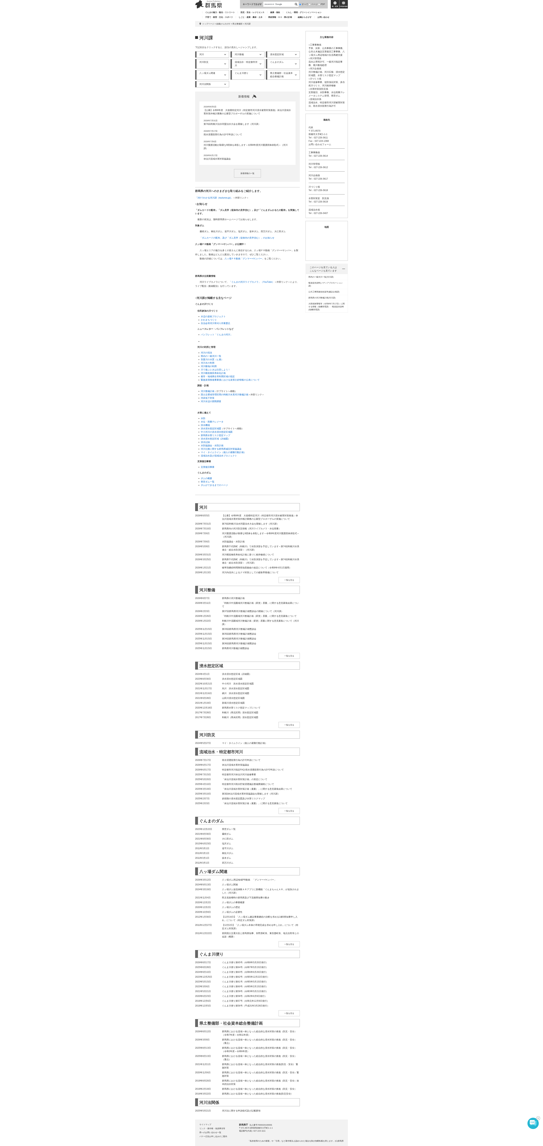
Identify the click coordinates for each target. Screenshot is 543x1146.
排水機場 (205, 425)
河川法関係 (205, 84)
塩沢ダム (226, 843)
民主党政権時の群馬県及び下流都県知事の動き (246, 897)
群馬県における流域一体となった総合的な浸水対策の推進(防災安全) (256, 1094)
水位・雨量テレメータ (212, 422)
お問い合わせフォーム (320, 144)
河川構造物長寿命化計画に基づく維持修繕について (248, 554)
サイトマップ (205, 1124)
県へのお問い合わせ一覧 (210, 1132)
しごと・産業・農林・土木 (250, 17)
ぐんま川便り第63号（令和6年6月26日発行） (245, 972)
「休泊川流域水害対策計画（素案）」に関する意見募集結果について (257, 789)
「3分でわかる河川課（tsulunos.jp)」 (214, 198)
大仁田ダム (227, 839)
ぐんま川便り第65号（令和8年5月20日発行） (245, 962)
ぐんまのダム (277, 62)
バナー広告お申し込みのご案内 (213, 1136)
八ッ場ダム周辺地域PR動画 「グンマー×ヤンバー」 (249, 880)
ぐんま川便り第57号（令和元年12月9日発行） (245, 1001)
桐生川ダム (227, 853)
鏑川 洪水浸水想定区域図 (235, 693)
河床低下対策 (207, 398)
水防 (203, 418)
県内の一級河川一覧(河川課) (321, 277)
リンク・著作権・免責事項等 (212, 1128)
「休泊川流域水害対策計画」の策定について (244, 779)
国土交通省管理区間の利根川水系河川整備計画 (224, 394)
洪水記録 (205, 442)
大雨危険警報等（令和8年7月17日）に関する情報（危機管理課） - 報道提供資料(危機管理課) (326, 307)
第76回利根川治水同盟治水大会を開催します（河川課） (232, 124)
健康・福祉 (275, 12)
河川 (201, 54)
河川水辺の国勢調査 (211, 401)
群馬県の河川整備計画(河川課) (322, 298)
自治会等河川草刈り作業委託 (215, 323)
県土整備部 (237, 24)
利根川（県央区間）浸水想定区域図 (240, 717)
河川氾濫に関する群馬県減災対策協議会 (221, 449)
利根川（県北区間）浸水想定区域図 (240, 712)
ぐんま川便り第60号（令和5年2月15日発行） (245, 986)
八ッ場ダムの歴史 (231, 907)
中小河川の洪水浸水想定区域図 (216, 432)
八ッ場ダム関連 (207, 73)
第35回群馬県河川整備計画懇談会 (239, 634)
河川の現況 (206, 352)
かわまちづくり (209, 320)
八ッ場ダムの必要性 (232, 912)
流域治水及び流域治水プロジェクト (219, 455)
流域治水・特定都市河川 (246, 64)
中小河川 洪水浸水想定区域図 (238, 683)
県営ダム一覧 (207, 482)
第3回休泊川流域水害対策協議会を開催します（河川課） (251, 794)
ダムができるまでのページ (214, 485)
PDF (323, 4)
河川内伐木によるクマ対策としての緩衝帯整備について (250, 572)
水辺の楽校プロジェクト (213, 316)
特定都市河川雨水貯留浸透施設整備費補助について (248, 784)
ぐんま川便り (241, 73)
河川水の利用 (207, 363)
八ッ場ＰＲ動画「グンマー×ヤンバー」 (244, 258)
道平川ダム (227, 848)
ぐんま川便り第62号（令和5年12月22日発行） (245, 977)
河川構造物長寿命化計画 (213, 373)
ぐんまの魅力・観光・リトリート (220, 12)
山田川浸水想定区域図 (233, 698)
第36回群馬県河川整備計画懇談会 (239, 643)
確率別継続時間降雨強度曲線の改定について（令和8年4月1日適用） (256, 567)
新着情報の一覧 (247, 173)
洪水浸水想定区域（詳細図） (215, 439)
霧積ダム (226, 834)
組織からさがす (305, 17)
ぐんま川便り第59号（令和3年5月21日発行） (245, 991)
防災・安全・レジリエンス (252, 12)
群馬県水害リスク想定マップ (215, 435)
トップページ (208, 24)
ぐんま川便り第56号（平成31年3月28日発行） (245, 1006)
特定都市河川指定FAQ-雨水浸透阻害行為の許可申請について (253, 769)
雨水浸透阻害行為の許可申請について (223, 134)
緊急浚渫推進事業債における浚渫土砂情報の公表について (230, 380)
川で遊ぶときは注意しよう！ (215, 369)
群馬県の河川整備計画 (233, 598)
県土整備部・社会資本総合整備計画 (281, 75)
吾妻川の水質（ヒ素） (212, 359)
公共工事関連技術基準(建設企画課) (324, 292)
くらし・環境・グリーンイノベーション (304, 12)
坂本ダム (226, 858)
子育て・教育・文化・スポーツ (219, 17)
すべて (305, 4)
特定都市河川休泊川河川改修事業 (239, 774)
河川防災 (203, 62)
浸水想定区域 (277, 54)
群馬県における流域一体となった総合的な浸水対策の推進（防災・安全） (259, 1089)
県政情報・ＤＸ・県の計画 (280, 17)
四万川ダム (227, 863)
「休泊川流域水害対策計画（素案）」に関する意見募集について (255, 803)
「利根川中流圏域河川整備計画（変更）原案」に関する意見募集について (259, 616)
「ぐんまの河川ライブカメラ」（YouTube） (251, 282)
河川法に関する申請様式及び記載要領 (241, 1110)
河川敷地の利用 (209, 366)
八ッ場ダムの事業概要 (233, 902)
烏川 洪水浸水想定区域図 (235, 688)
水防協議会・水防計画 (212, 445)
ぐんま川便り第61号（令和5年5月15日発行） (245, 981)
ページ (314, 4)
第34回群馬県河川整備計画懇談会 (239, 638)
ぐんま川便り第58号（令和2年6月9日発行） (244, 996)
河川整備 (239, 54)
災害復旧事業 (207, 467)
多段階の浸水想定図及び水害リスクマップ (243, 798)
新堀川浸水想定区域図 (233, 703)
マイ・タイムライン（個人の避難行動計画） (223, 452)
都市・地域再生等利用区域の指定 (218, 376)
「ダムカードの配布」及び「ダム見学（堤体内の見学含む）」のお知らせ (237, 238)
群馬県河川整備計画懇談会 (235, 648)
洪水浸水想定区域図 (211, 428)
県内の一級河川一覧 (211, 356)
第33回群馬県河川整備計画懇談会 (239, 629)
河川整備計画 (207, 391)
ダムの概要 (206, 478)
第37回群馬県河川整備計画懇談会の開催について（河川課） (252, 611)
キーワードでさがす (252, 4)
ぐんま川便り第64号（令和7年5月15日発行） (245, 967)
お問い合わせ (323, 17)
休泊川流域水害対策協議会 (217, 159)
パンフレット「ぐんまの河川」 (216, 334)
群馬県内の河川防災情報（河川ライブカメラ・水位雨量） (251, 528)
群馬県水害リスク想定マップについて (241, 708)
